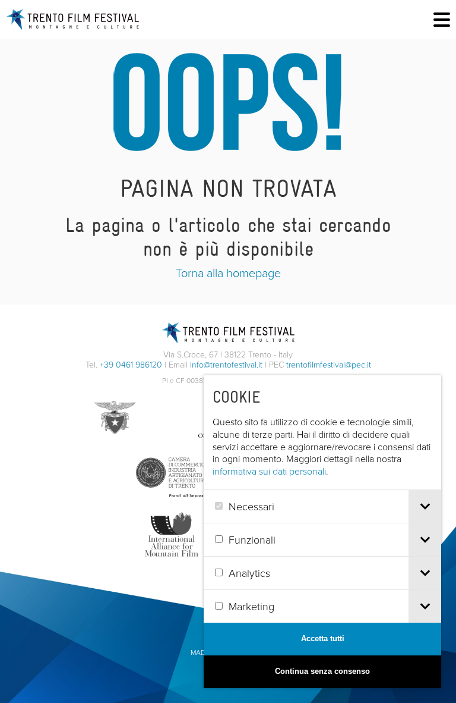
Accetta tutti (322, 638)
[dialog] (322, 531)
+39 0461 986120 (131, 364)
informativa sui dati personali (269, 471)
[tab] (424, 506)
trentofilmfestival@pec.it (328, 364)
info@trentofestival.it (226, 364)
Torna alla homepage (228, 272)
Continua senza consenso (322, 671)
